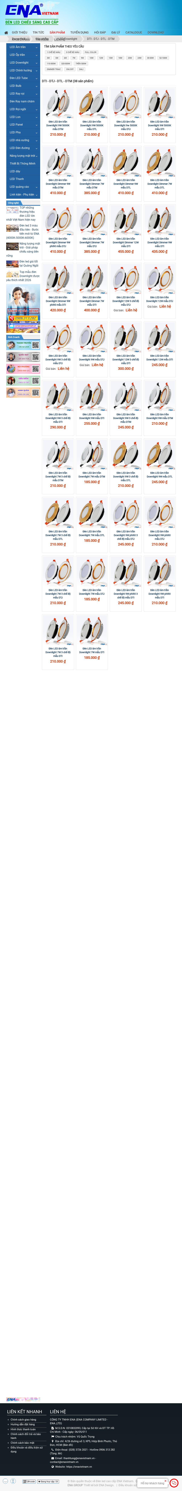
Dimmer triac (54, 69)
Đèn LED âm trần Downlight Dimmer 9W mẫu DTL (126, 184)
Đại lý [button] (115, 32)
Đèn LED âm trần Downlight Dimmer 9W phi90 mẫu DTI (58, 301)
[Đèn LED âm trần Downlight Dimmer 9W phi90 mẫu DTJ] (58, 220)
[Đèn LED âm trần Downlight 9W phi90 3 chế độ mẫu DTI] (126, 571)
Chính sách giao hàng (23, 1419)
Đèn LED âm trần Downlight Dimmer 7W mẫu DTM (92, 184)
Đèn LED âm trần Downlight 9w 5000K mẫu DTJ (125, 125)
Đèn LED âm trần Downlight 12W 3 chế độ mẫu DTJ (126, 301)
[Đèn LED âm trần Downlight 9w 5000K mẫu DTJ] (126, 103)
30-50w (150, 58)
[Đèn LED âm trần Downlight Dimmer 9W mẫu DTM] (58, 162)
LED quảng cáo (19, 186)
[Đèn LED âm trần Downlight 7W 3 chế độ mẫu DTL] (58, 513)
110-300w (51, 64)
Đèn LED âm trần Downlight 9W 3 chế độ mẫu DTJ (58, 359)
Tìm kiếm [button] (42, 39)
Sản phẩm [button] (57, 32)
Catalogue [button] (133, 32)
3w (48, 58)
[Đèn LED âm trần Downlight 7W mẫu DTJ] (92, 571)
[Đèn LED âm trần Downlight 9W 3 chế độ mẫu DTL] (126, 454)
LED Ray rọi (17, 93)
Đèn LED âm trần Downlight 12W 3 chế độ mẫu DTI (126, 359)
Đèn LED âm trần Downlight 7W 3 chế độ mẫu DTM (58, 476)
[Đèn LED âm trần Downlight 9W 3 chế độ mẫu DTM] (126, 396)
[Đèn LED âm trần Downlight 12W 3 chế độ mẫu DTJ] (126, 279)
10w (91, 58)
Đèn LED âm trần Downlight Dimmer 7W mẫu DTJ (92, 242)
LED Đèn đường (20, 148)
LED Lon (15, 117)
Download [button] (156, 32)
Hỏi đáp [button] (100, 32)
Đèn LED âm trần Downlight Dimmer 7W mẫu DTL (160, 184)
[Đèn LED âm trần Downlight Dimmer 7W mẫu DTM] (92, 162)
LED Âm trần (18, 47)
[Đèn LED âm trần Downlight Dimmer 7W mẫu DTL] (159, 162)
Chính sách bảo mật (22, 1442)
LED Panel (16, 124)
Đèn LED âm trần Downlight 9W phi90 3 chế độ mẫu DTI (126, 594)
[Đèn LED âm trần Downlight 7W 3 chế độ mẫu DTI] (58, 630)
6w (65, 58)
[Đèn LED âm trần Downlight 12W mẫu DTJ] (159, 279)
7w (74, 58)
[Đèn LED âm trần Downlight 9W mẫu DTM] (159, 396)
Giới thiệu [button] (19, 32)
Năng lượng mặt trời (22, 155)
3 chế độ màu (72, 52)
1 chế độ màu (53, 52)
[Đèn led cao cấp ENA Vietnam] (31, 14)
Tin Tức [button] (38, 32)
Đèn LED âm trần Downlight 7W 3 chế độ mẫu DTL (58, 535)
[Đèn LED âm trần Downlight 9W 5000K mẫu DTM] (58, 103)
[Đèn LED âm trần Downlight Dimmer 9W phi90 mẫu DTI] (58, 279)
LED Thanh (17, 179)
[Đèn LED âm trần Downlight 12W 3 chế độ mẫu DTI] (126, 337)
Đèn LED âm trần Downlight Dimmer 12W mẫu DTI (126, 242)
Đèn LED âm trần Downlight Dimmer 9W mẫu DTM (58, 184)
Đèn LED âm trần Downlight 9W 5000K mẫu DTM (57, 125)
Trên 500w (81, 64)
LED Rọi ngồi (18, 109)
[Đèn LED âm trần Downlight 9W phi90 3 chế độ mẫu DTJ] (126, 513)
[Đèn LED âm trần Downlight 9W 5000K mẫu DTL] (92, 103)
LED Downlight (19, 62)
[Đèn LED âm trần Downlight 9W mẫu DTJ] (92, 337)
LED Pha (15, 132)
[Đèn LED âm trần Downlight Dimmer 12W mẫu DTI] (126, 220)
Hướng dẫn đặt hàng (23, 1424)
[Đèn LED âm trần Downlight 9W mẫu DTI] (92, 396)
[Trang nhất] (5, 33)
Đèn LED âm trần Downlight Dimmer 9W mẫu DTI (160, 242)
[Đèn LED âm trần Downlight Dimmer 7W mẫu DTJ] (92, 220)
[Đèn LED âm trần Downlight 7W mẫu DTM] (92, 454)
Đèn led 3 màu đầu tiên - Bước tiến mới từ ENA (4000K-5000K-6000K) (22, 231)
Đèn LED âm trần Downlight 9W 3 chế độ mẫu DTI (58, 418)
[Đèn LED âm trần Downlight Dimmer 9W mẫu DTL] (126, 162)
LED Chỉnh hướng (21, 70)
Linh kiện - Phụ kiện (22, 194)
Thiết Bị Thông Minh (22, 163)
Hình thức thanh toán (23, 1429)
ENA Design (106, 1485)
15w (111, 58)
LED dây (15, 171)
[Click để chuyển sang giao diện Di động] (13, 1481)
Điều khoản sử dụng (131, 1485)
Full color (90, 52)
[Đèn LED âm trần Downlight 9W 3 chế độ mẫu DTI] (58, 396)
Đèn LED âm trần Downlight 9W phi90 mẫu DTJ (160, 535)
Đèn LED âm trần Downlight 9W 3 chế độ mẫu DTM (125, 418)
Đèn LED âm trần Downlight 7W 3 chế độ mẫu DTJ (58, 594)
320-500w (65, 64)
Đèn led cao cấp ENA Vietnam (114, 1481)
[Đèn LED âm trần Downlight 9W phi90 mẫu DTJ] (159, 513)
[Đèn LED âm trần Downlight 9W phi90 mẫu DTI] (159, 571)
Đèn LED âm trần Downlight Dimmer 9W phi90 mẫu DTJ (58, 242)
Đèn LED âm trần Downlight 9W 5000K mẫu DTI (159, 125)
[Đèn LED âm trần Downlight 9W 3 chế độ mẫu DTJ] (58, 337)
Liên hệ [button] (59, 39)
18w (120, 58)
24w (139, 58)
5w (56, 58)
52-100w (163, 58)
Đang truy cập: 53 (49, 1481)
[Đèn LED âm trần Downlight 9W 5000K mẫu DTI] (159, 103)
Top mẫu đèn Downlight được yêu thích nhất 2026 (23, 276)
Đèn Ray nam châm (22, 101)
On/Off (70, 69)
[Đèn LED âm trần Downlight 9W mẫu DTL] (159, 454)
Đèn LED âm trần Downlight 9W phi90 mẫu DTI (160, 594)
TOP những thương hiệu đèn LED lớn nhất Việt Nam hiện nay (21, 214)
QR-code (30, 1481)
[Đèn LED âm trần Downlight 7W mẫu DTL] (92, 513)
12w (101, 58)
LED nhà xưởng (19, 140)
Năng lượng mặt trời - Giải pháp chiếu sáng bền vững (23, 250)
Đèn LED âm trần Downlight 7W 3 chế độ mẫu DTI (58, 652)
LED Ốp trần (17, 54)
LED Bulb (15, 85)
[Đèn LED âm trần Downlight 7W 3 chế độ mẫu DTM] (58, 454)
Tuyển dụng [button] (79, 32)
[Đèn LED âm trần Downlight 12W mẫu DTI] (159, 337)
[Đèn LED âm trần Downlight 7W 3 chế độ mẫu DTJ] (58, 571)
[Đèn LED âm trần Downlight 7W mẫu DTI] (92, 630)
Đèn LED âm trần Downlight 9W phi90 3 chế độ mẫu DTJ (126, 535)
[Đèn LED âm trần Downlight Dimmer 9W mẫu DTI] (159, 220)
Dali (81, 69)
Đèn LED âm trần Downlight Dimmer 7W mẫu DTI (92, 301)
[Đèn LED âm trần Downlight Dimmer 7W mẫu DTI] (92, 279)
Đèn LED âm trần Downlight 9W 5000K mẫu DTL (91, 125)
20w (130, 58)
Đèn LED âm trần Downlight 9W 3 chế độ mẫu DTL (125, 476)
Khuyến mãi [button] (21, 39)
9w (82, 58)
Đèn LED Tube (19, 78)
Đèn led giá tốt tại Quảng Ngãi (29, 263)
